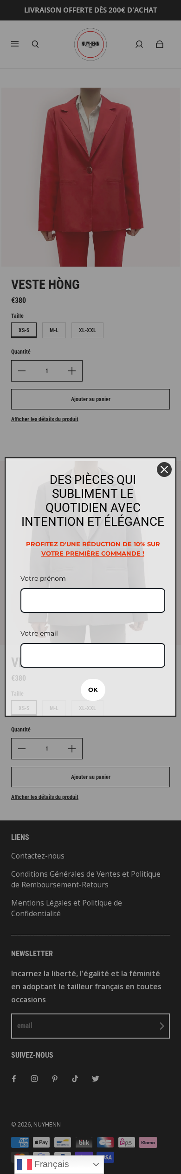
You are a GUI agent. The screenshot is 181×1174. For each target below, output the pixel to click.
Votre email (39, 633)
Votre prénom (43, 578)
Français (50, 1164)
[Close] (164, 469)
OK (93, 689)
